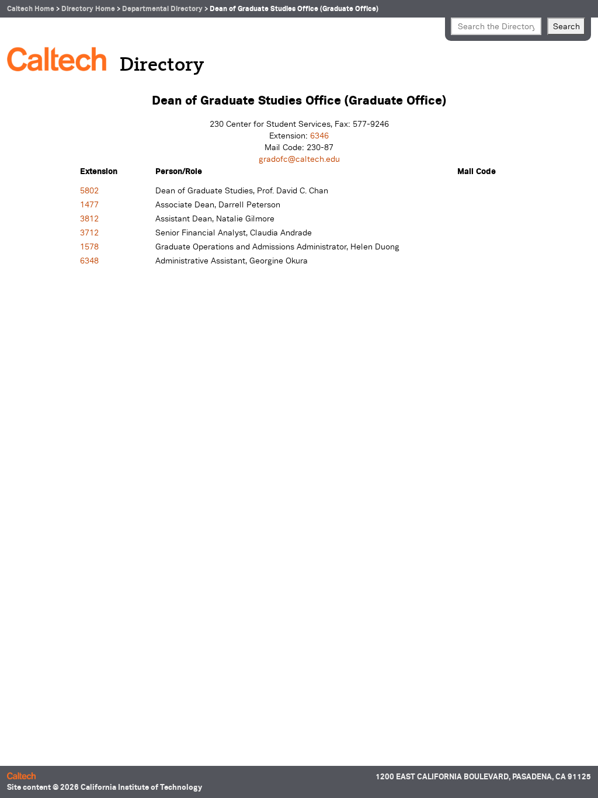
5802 (89, 190)
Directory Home (88, 8)
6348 (89, 260)
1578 (89, 246)
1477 (89, 204)
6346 (319, 135)
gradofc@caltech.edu (299, 159)
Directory (162, 65)
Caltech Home (30, 8)
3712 (89, 232)
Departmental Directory (162, 8)
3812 (89, 218)
